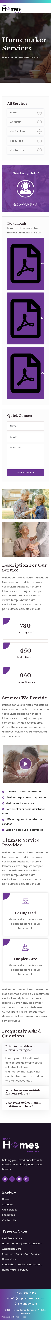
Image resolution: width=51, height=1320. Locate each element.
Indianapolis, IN (27, 1303)
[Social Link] (5, 1179)
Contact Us (17, 150)
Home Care (9, 1259)
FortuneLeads (19, 1317)
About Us (15, 122)
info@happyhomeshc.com (27, 1298)
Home (13, 112)
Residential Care (12, 1238)
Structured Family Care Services (21, 1254)
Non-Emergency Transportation (22, 1243)
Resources (16, 140)
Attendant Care (11, 1248)
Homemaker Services (15, 1269)
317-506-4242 (27, 1293)
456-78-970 (25, 204)
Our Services (17, 131)
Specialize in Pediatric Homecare (22, 1264)
